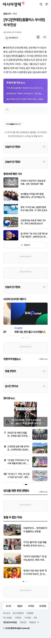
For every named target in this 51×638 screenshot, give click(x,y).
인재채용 (29, 613)
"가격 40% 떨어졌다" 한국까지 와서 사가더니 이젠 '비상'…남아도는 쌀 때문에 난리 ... (25, 88)
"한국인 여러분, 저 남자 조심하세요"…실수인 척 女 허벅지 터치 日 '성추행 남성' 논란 (27, 423)
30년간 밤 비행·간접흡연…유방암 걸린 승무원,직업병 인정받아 (18, 435)
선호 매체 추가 (13, 38)
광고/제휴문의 (18, 613)
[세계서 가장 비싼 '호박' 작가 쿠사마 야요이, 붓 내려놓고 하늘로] (12, 578)
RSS (35, 617)
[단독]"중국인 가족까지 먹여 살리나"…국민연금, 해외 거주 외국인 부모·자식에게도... (25, 93)
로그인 (8, 605)
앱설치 (19, 605)
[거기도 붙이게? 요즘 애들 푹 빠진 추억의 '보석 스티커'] (12, 549)
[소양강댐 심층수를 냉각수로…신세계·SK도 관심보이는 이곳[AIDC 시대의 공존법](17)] (39, 453)
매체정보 (32, 622)
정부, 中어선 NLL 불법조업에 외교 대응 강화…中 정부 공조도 (34, 209)
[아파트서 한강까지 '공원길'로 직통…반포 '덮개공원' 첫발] (10, 187)
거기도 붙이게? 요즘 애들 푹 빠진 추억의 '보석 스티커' (35, 544)
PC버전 (31, 605)
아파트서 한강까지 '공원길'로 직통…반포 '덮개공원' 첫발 (33, 182)
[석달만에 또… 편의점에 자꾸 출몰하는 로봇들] (12, 535)
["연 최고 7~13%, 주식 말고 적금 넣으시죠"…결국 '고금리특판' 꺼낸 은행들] (39, 480)
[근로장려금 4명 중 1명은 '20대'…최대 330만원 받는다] (10, 226)
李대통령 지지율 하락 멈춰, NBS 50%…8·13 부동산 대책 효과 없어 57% (33, 196)
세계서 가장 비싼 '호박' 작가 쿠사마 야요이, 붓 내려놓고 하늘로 (35, 572)
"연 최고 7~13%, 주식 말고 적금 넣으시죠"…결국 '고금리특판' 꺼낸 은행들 (18, 477)
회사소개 (6, 613)
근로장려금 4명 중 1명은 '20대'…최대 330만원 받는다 (33, 222)
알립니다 (7, 14)
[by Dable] (43, 492)
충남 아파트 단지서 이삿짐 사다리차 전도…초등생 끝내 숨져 (25, 99)
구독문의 (17, 617)
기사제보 (27, 617)
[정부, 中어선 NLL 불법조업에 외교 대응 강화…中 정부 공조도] (10, 213)
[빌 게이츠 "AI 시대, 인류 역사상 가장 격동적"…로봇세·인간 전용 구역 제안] (10, 240)
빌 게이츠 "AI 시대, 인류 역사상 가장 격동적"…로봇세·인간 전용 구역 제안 (34, 235)
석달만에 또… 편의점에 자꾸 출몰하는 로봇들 (35, 530)
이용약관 (23, 622)
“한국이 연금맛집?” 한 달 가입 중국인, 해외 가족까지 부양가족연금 (35, 558)
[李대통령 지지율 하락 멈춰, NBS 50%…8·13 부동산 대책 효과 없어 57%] (10, 200)
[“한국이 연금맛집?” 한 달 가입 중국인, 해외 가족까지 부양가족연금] (12, 563)
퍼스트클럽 (7, 617)
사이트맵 (42, 605)
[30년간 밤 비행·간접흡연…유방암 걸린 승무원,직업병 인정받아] (39, 439)
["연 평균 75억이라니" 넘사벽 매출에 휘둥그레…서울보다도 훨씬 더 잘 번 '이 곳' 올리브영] (39, 467)
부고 (15, 14)
